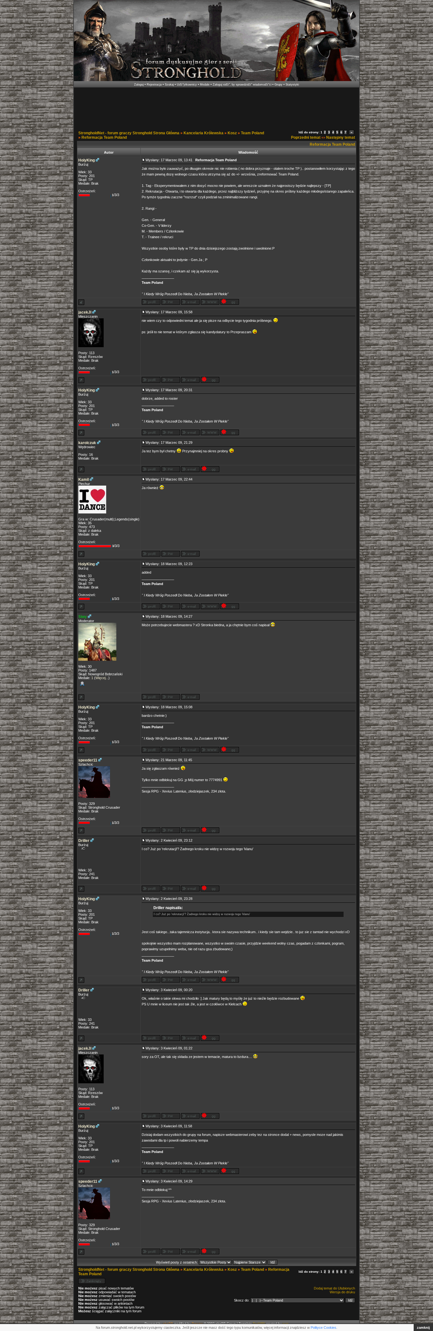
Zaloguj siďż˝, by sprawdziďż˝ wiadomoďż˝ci (242, 84)
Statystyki (292, 84)
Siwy (82, 617)
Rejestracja (154, 84)
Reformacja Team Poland (104, 137)
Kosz (232, 133)
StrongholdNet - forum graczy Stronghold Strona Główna (128, 133)
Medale (205, 84)
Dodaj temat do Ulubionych (334, 1288)
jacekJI (84, 312)
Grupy (278, 84)
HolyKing (86, 160)
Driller (83, 840)
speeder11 (87, 760)
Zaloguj (139, 84)
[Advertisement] (216, 107)
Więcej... (101, 678)
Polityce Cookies (323, 1327)
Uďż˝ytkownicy (187, 84)
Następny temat (340, 137)
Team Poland (252, 133)
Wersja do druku (342, 1292)
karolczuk (87, 443)
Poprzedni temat (305, 137)
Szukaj (169, 84)
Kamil (83, 479)
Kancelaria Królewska (203, 133)
